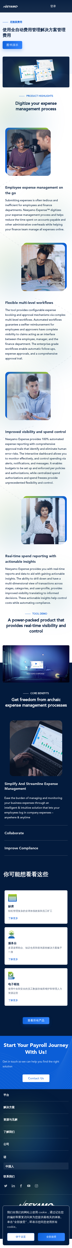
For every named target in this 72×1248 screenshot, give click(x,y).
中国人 (10, 1166)
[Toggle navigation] (65, 6)
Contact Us (36, 1078)
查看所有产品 (36, 1020)
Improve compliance (21, 848)
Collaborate (14, 833)
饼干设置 (21, 1237)
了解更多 (13, 918)
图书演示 (12, 45)
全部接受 (51, 1237)
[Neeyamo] (10, 6)
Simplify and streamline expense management (31, 786)
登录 (53, 6)
